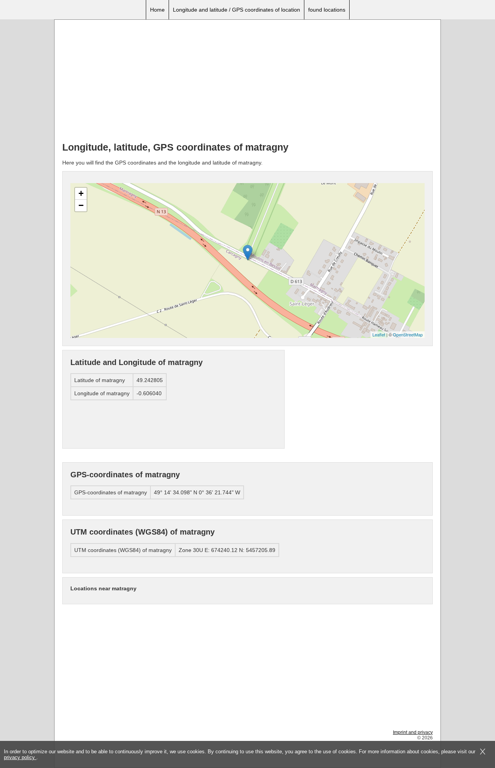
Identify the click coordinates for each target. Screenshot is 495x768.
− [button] (81, 205)
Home (157, 10)
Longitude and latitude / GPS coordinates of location (236, 10)
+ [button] (81, 193)
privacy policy (20, 757)
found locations (326, 10)
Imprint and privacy (413, 732)
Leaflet (378, 334)
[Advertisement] (247, 81)
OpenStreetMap (408, 334)
